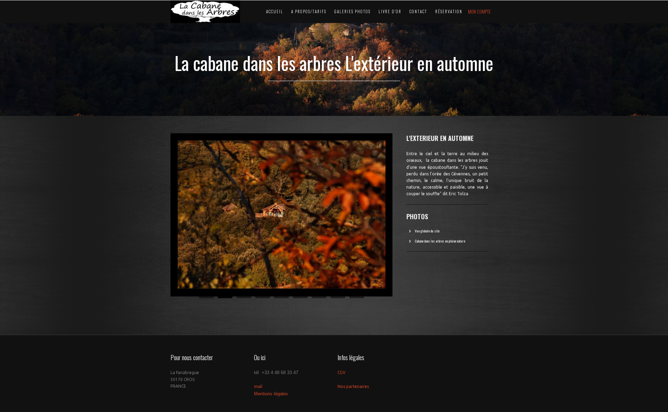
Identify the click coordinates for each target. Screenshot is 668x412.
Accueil (274, 11)
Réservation (448, 11)
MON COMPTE (479, 11)
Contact (418, 11)
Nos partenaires (353, 386)
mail (258, 386)
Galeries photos (352, 11)
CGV (341, 372)
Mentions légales (271, 393)
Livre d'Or (390, 11)
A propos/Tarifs (308, 11)
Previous (163, 213)
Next (400, 213)
